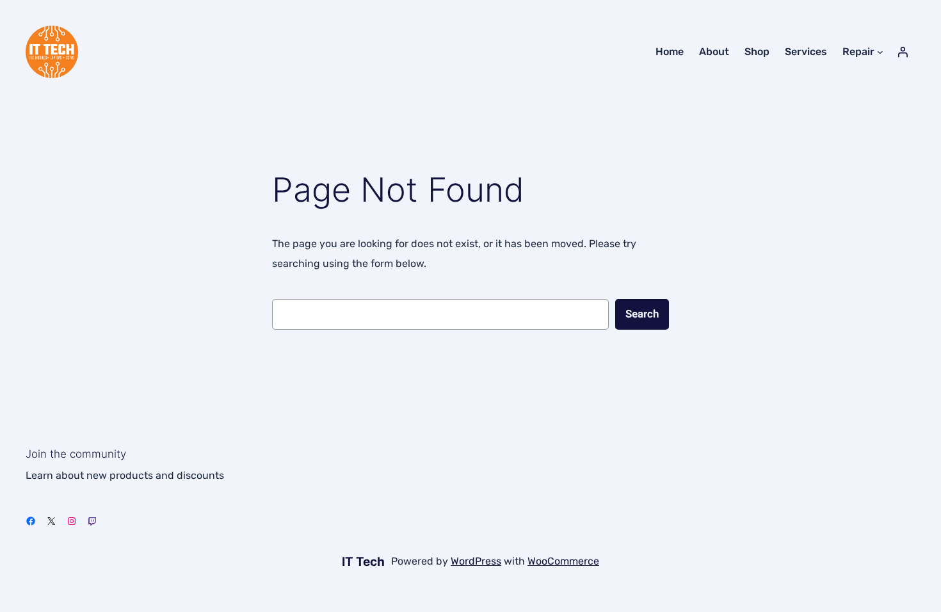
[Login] (902, 52)
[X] (51, 521)
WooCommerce (563, 561)
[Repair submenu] (880, 52)
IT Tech (363, 561)
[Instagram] (72, 521)
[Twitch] (92, 521)
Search (642, 314)
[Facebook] (31, 521)
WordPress (476, 561)
